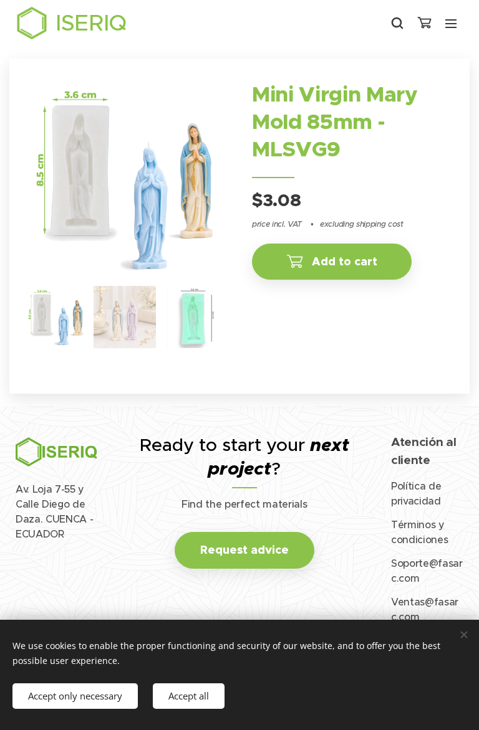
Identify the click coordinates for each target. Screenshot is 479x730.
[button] (397, 23)
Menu (450, 23)
